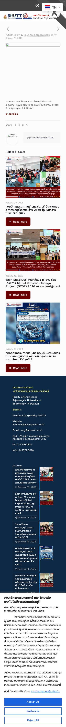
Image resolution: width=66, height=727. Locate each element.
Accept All (33, 702)
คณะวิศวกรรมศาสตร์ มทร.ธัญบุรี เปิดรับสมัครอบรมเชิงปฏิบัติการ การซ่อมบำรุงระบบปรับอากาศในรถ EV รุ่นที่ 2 (33, 356)
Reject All (33, 720)
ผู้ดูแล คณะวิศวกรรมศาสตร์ (37, 34)
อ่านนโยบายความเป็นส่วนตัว (45, 691)
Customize (33, 711)
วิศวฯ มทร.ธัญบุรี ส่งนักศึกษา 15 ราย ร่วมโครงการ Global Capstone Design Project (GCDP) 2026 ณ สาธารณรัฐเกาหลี (33, 283)
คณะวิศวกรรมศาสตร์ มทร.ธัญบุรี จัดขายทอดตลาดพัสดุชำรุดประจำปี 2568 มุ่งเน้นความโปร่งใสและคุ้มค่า (32, 210)
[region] (33, 660)
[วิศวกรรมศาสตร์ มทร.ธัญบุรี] (29, 16)
